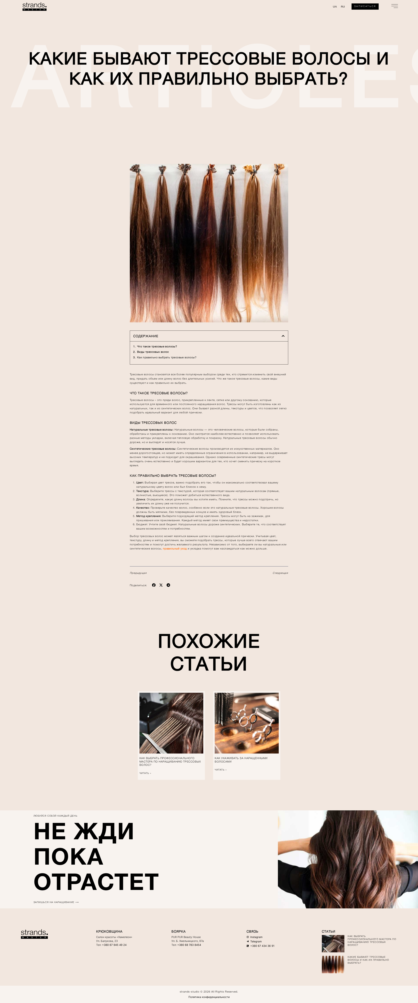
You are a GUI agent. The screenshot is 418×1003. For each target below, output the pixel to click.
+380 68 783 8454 (189, 944)
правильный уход (175, 549)
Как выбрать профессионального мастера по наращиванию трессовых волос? (170, 761)
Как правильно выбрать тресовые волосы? (167, 357)
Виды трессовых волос (153, 352)
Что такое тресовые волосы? (157, 347)
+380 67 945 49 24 (114, 944)
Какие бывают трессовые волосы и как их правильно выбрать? (368, 960)
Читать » (145, 773)
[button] (283, 336)
